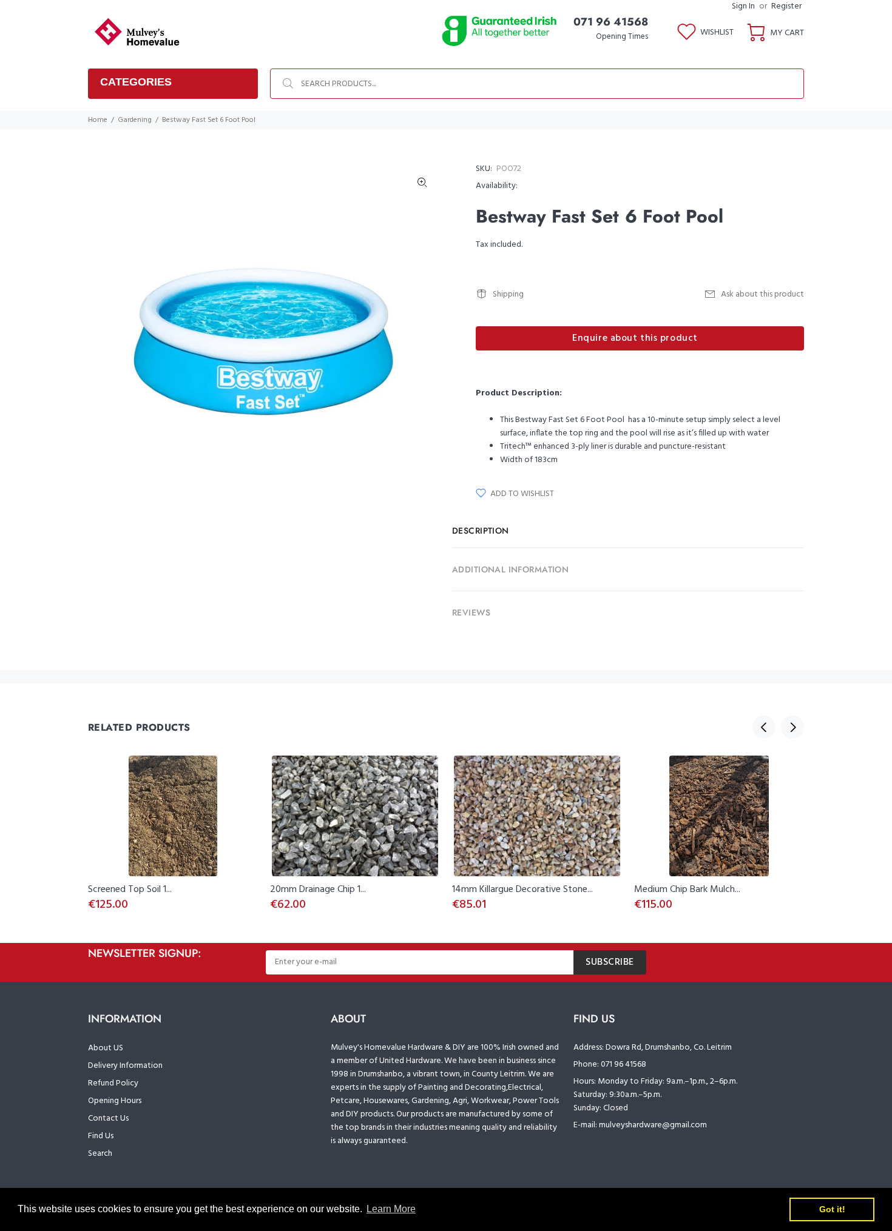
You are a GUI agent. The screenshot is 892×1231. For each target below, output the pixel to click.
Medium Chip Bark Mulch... (687, 889)
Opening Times (622, 36)
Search (100, 1154)
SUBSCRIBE (610, 962)
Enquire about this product (635, 338)
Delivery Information (125, 1066)
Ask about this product (762, 294)
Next (792, 727)
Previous (763, 727)
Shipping (508, 294)
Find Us (100, 1136)
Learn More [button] (391, 1209)
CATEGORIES (136, 82)
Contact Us (108, 1118)
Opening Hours (114, 1101)
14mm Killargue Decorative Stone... (522, 889)
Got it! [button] (832, 1209)
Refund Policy (113, 1083)
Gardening (135, 120)
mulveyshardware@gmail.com (653, 1125)
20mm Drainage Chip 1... (318, 889)
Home (97, 120)
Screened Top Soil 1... (130, 889)
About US (105, 1048)
